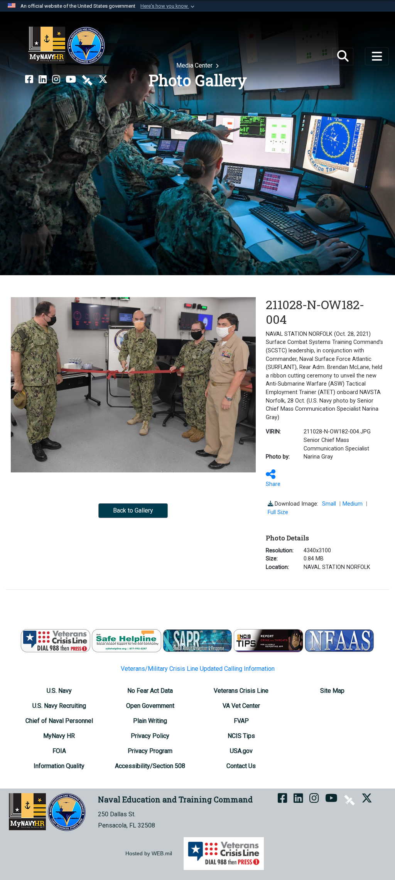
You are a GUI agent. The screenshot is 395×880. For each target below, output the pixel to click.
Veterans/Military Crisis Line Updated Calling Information (198, 668)
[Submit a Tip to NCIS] (268, 640)
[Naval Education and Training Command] (66, 45)
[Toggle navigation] (377, 56)
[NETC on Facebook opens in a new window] (29, 79)
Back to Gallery (133, 510)
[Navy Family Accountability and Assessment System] (339, 640)
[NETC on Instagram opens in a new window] (56, 79)
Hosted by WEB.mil (148, 853)
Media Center (195, 65)
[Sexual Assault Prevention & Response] (197, 640)
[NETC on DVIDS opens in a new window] (87, 79)
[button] (168, 6)
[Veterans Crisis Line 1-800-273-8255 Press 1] (55, 640)
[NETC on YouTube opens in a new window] (71, 79)
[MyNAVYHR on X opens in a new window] (103, 79)
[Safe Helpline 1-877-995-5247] (126, 640)
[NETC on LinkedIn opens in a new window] (43, 79)
